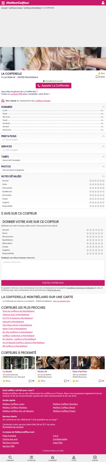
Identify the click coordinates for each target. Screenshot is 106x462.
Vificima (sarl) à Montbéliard (16, 314)
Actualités (31, 460)
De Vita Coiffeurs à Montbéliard (18, 332)
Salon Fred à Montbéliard (15, 328)
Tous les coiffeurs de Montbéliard (18, 311)
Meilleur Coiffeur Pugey (64, 411)
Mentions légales (11, 443)
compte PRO (16, 94)
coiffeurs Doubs (43, 100)
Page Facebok (9, 436)
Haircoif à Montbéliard (13, 321)
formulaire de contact (13, 427)
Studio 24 (42, 371)
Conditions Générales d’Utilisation (80, 288)
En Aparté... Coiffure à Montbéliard (19, 339)
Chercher (10, 460)
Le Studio (7, 371)
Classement (52, 460)
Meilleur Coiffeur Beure (64, 407)
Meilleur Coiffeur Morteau (15, 407)
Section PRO (8, 446)
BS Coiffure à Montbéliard (15, 346)
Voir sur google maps (61, 301)
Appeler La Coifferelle (55, 85)
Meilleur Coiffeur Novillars (65, 404)
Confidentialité (60, 439)
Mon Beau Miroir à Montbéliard (17, 325)
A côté (74, 460)
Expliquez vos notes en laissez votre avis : (18, 258)
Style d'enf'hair (80, 371)
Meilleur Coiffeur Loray (13, 404)
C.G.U (55, 436)
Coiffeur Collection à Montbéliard (18, 335)
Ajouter (95, 460)
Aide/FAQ (57, 443)
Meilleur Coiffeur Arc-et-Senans (18, 411)
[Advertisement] (53, 28)
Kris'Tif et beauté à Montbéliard (18, 318)
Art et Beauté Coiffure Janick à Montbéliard (24, 342)
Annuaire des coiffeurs (17, 3)
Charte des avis (54, 290)
